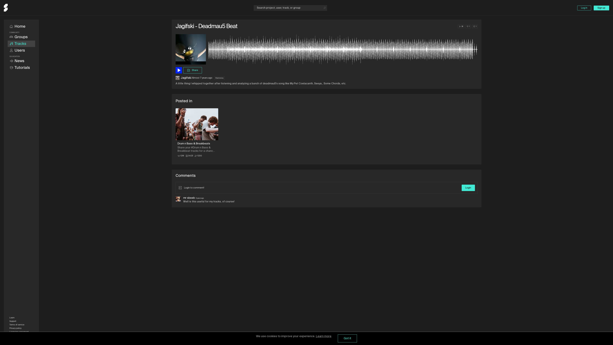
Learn (12, 318)
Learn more (323, 336)
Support (12, 321)
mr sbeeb (189, 198)
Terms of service (16, 325)
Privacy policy (15, 328)
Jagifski (186, 78)
